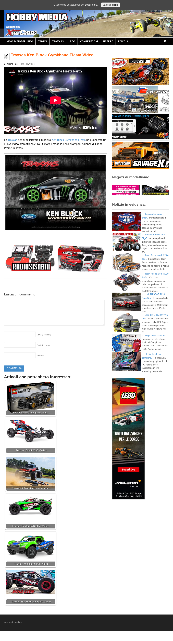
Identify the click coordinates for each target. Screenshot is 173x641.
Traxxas (24, 64)
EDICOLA (123, 41)
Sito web (40, 356)
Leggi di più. (91, 4)
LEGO (72, 41)
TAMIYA (42, 41)
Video (32, 64)
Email (44, 345)
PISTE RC (108, 41)
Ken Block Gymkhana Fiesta (69, 140)
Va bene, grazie (110, 5)
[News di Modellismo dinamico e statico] (43, 20)
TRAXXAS (58, 41)
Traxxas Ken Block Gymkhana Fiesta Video (52, 55)
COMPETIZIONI (89, 41)
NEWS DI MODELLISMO (20, 41)
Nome (44, 335)
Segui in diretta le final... (157, 335)
